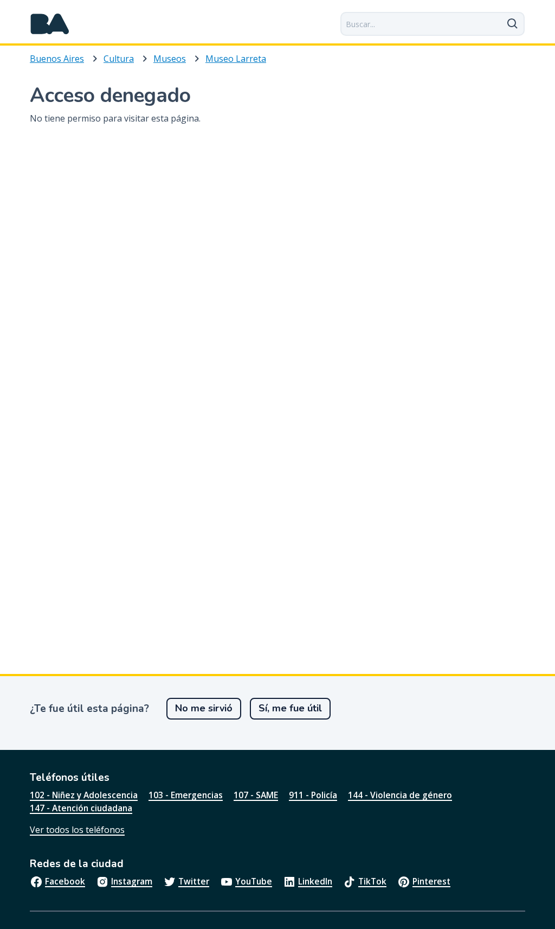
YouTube (253, 881)
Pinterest (431, 881)
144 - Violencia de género (400, 795)
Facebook (65, 881)
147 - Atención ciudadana (81, 808)
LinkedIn (315, 881)
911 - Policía (313, 795)
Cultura (119, 59)
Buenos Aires (57, 59)
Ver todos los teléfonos (77, 830)
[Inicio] (49, 24)
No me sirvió (204, 708)
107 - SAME (256, 795)
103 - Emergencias (186, 795)
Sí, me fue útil (290, 708)
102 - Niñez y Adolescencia (84, 795)
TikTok (372, 881)
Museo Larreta (235, 59)
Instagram (131, 881)
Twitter (193, 881)
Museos (169, 59)
